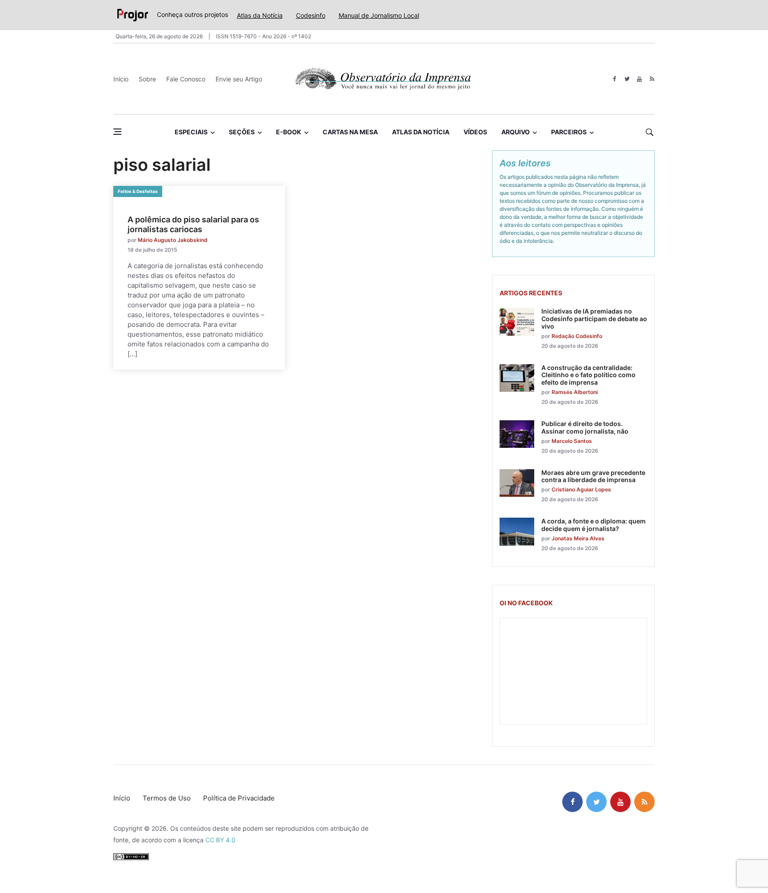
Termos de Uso (167, 798)
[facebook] (614, 79)
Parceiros (569, 132)
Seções (242, 132)
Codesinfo (310, 15)
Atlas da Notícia (260, 15)
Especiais (191, 132)
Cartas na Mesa (350, 132)
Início (120, 79)
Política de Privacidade (239, 798)
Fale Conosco (185, 79)
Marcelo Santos (572, 441)
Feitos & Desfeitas (138, 191)
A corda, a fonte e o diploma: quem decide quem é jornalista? (593, 524)
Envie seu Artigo (239, 79)
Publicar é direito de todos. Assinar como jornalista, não (584, 427)
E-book (288, 132)
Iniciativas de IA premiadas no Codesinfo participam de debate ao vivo (594, 318)
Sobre (147, 79)
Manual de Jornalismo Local (379, 15)
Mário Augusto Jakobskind (173, 240)
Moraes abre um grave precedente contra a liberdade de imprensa (593, 476)
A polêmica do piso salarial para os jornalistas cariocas (193, 224)
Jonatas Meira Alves (578, 538)
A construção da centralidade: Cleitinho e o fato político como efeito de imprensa (588, 375)
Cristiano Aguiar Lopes (581, 489)
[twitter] (627, 79)
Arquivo (515, 132)
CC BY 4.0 (220, 840)
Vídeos (475, 132)
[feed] (652, 79)
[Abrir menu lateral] (117, 131)
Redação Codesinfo (577, 336)
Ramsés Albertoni (575, 392)
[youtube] (639, 79)
